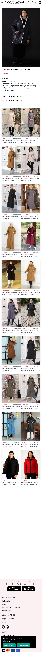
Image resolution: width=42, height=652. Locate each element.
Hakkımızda (6, 601)
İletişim (4, 604)
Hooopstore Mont (8, 100)
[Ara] (29, 2)
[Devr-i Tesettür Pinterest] (3, 627)
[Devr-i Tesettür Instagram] (7, 627)
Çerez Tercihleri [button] (9, 645)
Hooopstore (20, 100)
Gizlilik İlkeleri (6, 610)
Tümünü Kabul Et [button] (23, 645)
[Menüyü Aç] (2, 2)
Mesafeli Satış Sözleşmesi (11, 607)
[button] (34, 642)
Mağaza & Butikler (8, 619)
